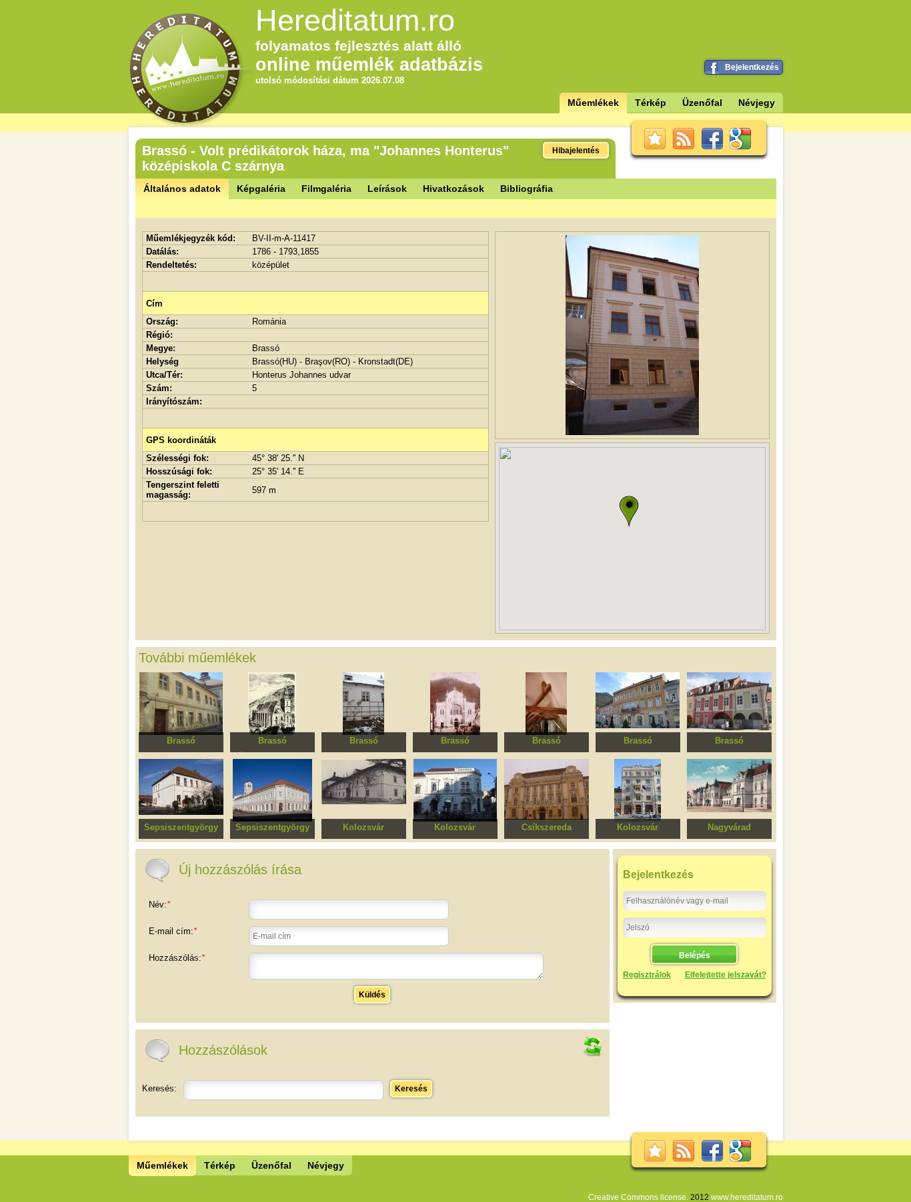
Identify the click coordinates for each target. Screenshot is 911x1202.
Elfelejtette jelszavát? (725, 974)
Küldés (372, 994)
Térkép (650, 102)
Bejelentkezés (752, 67)
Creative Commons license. (638, 1197)
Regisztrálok (647, 974)
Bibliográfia (526, 188)
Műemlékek (593, 102)
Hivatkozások (453, 188)
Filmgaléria (326, 188)
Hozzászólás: (177, 958)
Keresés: (159, 1088)
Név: (159, 904)
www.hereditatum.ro (747, 1197)
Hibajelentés (576, 150)
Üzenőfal (702, 102)
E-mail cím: (173, 931)
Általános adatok (182, 188)
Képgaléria (261, 188)
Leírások (387, 188)
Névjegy (756, 102)
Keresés (411, 1088)
